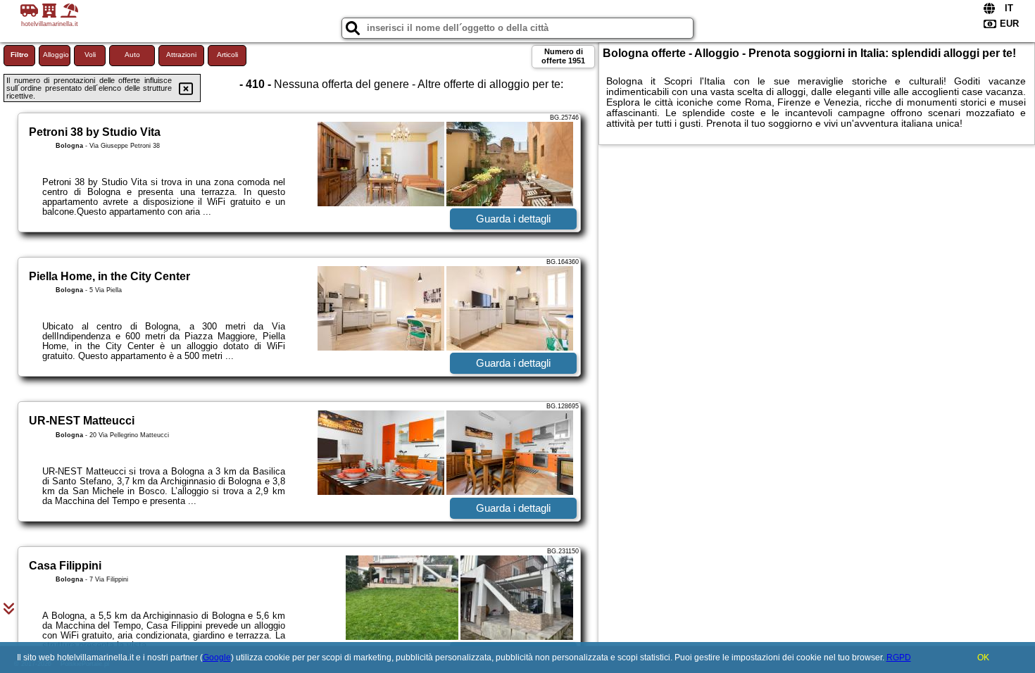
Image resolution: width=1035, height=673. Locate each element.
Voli (90, 54)
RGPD (898, 657)
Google (217, 657)
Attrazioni (181, 54)
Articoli (227, 54)
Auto (132, 54)
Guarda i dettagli (513, 219)
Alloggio (56, 54)
